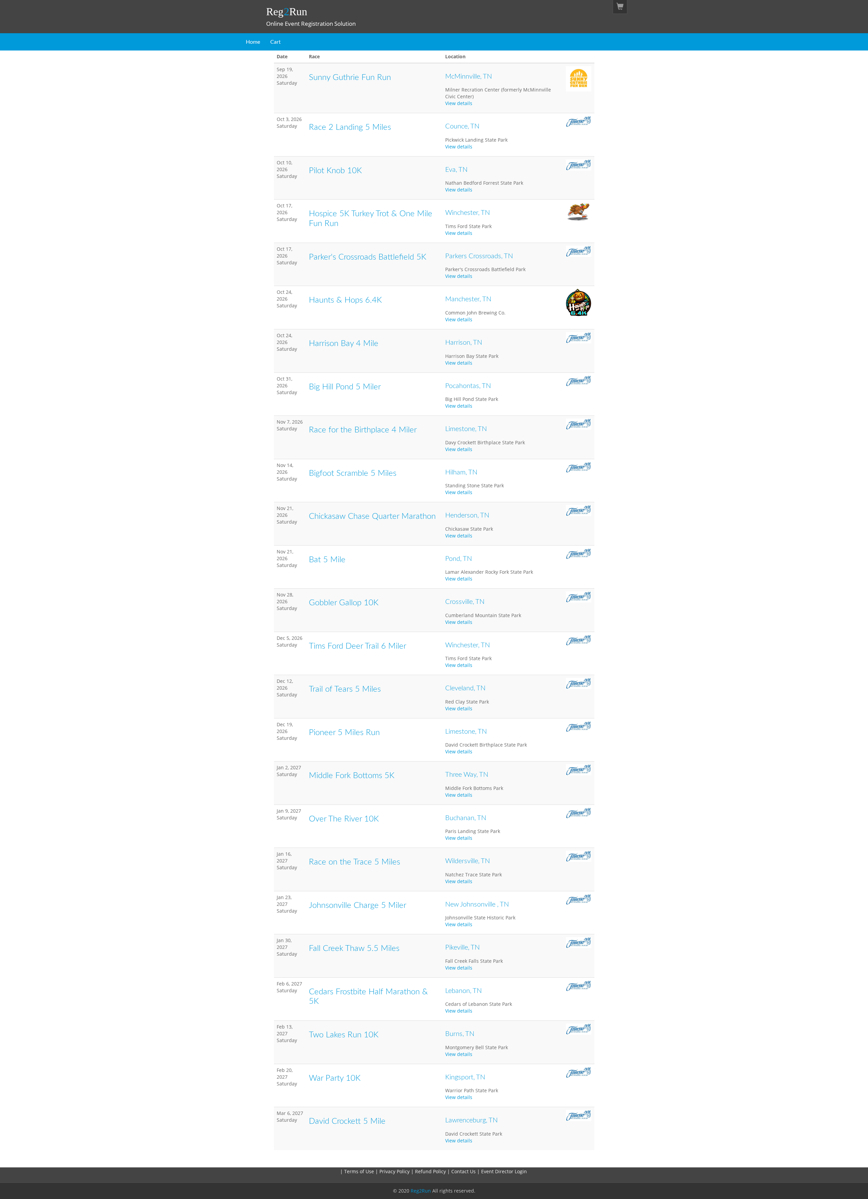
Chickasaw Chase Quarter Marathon (372, 516)
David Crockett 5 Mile (347, 1121)
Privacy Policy (394, 1171)
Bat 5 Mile (327, 560)
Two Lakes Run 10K (343, 1035)
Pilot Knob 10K (335, 171)
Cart (275, 42)
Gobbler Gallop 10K (343, 603)
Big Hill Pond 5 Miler (345, 387)
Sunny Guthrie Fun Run (350, 78)
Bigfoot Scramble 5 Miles (352, 473)
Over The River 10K (344, 819)
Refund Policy (431, 1171)
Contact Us (464, 1171)
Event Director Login (504, 1171)
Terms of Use (359, 1171)
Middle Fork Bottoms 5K (351, 776)
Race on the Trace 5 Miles (354, 862)
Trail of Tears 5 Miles (345, 689)
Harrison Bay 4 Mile (343, 344)
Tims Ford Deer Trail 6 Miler (357, 646)
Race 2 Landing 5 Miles (350, 127)
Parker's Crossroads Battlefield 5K (367, 257)
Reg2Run (421, 1190)
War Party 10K (334, 1078)
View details (458, 103)
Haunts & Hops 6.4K (345, 300)
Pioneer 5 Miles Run (344, 733)
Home (253, 42)
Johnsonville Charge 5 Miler (357, 905)
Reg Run (286, 11)
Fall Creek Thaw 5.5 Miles (354, 948)
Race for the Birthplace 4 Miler (363, 430)
